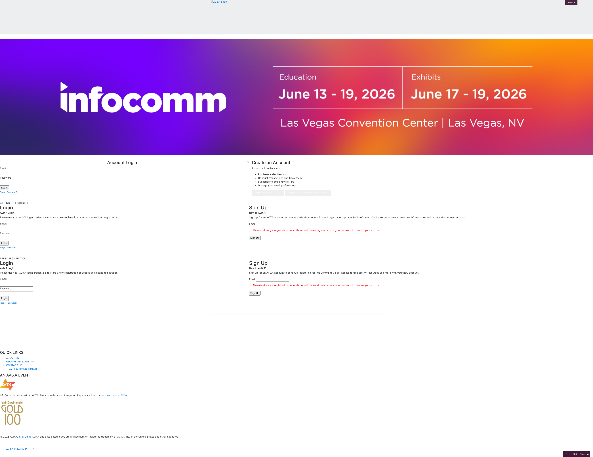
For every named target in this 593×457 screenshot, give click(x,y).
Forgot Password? (8, 192)
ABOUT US (12, 357)
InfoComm (25, 436)
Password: (6, 177)
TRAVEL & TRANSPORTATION (23, 368)
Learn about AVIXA (117, 395)
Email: (3, 168)
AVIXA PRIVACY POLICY (20, 449)
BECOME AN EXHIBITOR (20, 361)
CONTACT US (14, 365)
